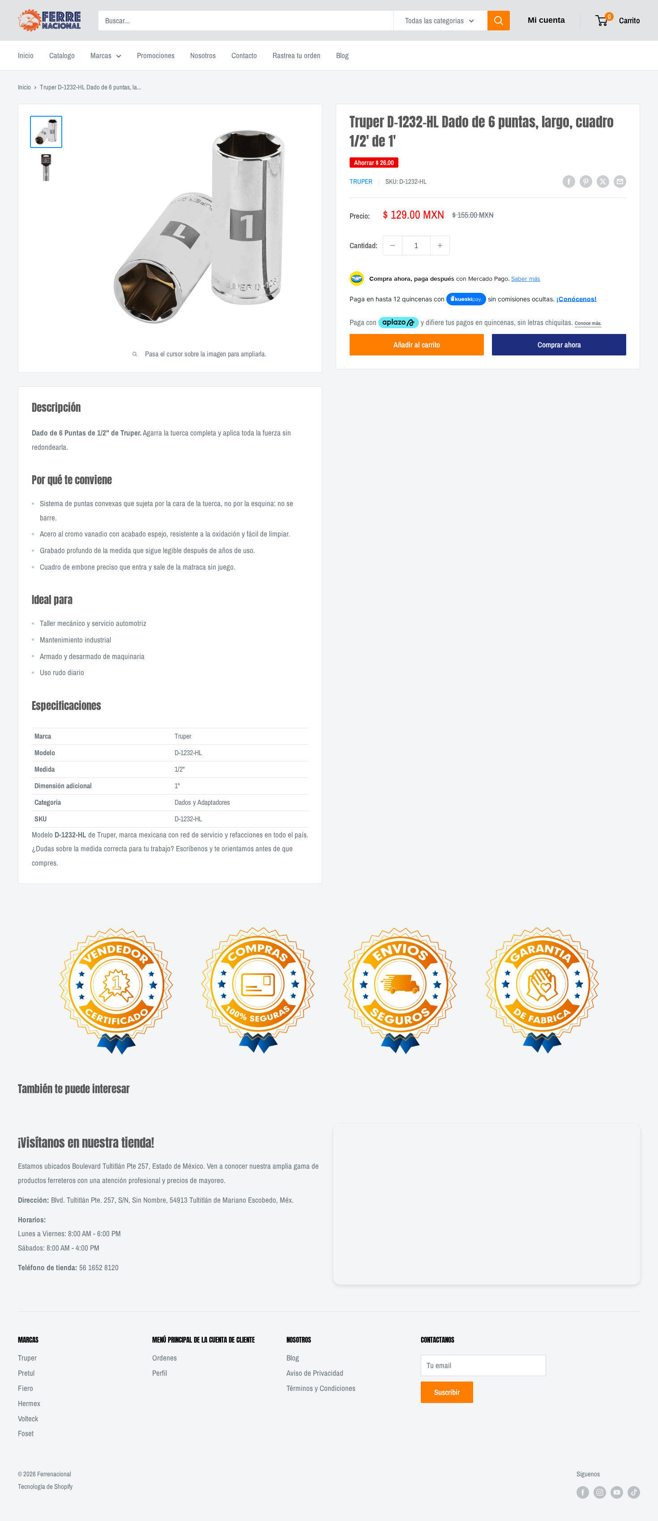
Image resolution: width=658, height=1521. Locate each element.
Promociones (156, 55)
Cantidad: (363, 245)
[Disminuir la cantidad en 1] (392, 245)
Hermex (29, 1403)
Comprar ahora (559, 344)
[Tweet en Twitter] (603, 180)
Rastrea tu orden (296, 55)
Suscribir (447, 1392)
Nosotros (203, 55)
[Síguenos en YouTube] (617, 1492)
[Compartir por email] (620, 180)
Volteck (28, 1418)
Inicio (26, 55)
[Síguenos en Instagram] (600, 1492)
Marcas (100, 55)
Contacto (244, 55)
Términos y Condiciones (320, 1388)
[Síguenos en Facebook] (583, 1492)
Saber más (525, 278)
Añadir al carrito (416, 344)
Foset (26, 1433)
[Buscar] (498, 20)
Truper (361, 181)
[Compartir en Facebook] (569, 180)
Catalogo (62, 55)
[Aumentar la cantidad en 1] (440, 245)
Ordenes (164, 1357)
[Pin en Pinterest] (586, 180)
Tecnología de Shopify (45, 1486)
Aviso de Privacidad (314, 1373)
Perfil (159, 1373)
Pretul (26, 1373)
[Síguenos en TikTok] (634, 1492)
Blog (342, 55)
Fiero (25, 1388)
